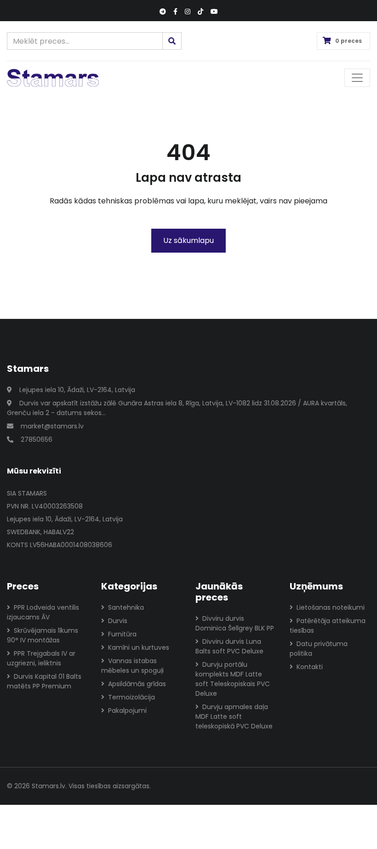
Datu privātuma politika (319, 648)
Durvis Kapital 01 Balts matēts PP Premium (44, 681)
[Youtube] (214, 12)
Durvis (117, 620)
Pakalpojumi (127, 710)
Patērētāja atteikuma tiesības (328, 625)
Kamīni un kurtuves (138, 647)
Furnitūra (122, 634)
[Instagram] (187, 12)
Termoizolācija (131, 697)
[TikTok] (200, 12)
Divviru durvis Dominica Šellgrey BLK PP (234, 623)
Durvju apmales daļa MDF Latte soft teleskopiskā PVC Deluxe (234, 716)
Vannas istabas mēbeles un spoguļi (132, 665)
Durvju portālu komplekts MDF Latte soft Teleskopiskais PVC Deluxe (232, 679)
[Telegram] (163, 12)
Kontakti (310, 666)
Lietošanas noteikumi (331, 607)
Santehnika (126, 607)
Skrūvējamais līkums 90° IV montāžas (42, 635)
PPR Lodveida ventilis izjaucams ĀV (43, 612)
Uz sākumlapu (188, 240)
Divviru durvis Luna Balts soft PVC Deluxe (229, 646)
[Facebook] (175, 12)
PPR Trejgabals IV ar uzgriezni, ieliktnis (41, 658)
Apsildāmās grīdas (137, 683)
